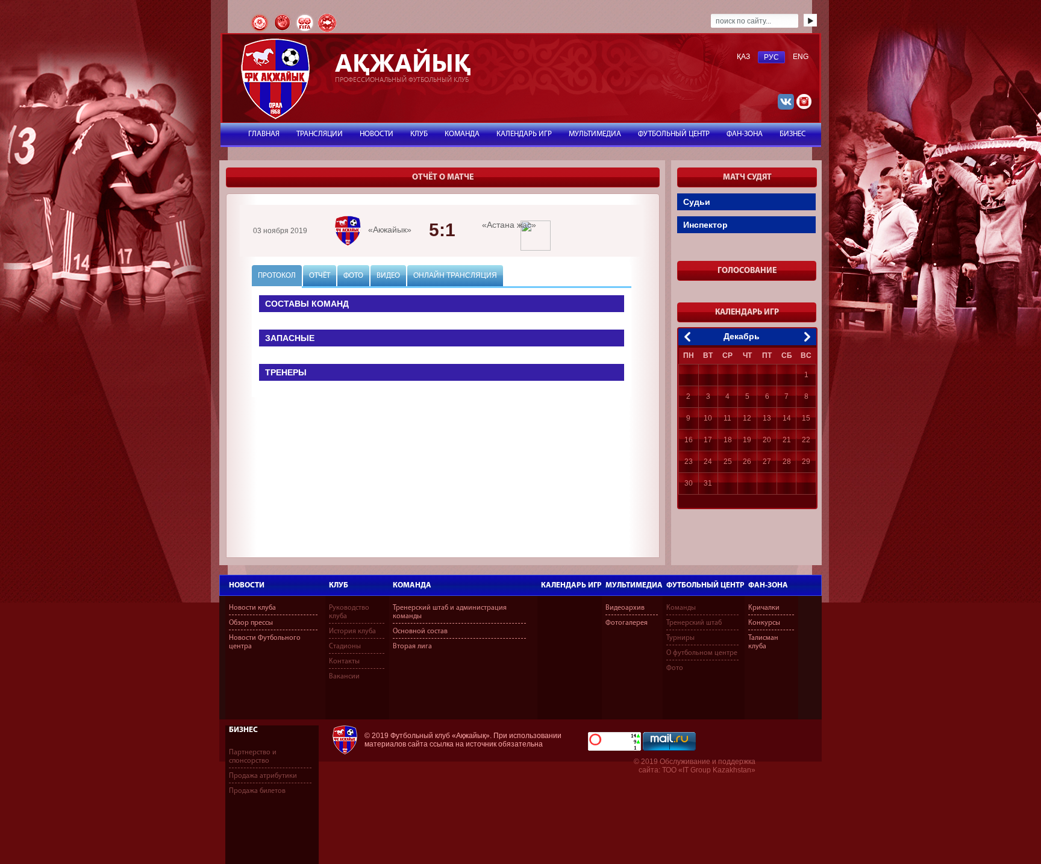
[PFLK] (327, 31)
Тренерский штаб (694, 623)
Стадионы (345, 646)
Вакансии (344, 676)
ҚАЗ (743, 56)
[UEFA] (283, 31)
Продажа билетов (257, 791)
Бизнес (243, 730)
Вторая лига (412, 646)
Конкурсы (764, 623)
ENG (800, 56)
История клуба (352, 631)
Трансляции (319, 134)
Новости (246, 585)
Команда (412, 585)
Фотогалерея (626, 623)
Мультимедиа (634, 585)
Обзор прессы (251, 623)
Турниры (680, 638)
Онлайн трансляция (455, 275)
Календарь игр (571, 585)
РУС (771, 57)
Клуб (338, 585)
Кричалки (764, 608)
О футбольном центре (701, 653)
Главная (264, 134)
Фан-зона (768, 585)
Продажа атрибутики (263, 776)
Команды (681, 608)
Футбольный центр (705, 585)
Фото (674, 668)
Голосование (747, 270)
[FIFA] (306, 31)
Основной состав (420, 631)
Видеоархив (625, 608)
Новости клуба (252, 608)
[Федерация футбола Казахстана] (260, 31)
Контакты (344, 661)
